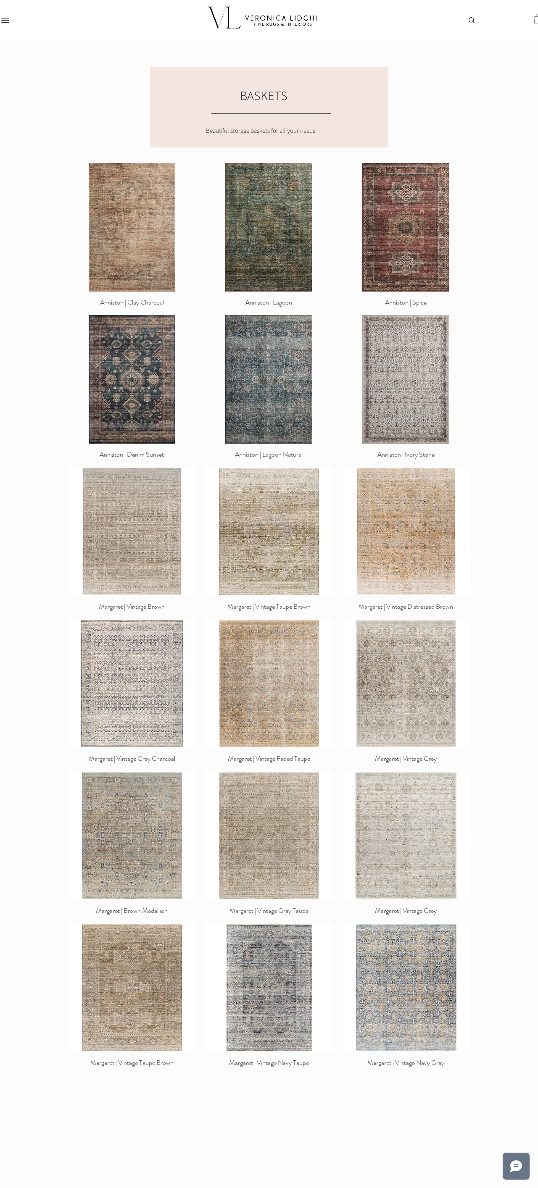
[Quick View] (132, 227)
